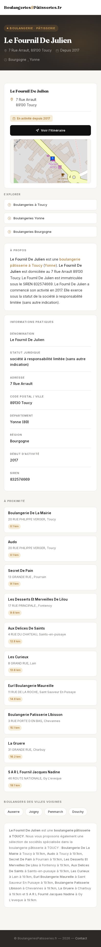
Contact (81, 938)
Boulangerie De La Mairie (29, 513)
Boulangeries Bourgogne (32, 232)
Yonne (50, 265)
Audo (12, 542)
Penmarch (55, 812)
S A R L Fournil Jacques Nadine (34, 772)
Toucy (26, 403)
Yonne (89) (19, 422)
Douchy (78, 812)
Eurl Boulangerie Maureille (31, 686)
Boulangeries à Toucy (30, 205)
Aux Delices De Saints (26, 628)
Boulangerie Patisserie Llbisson (35, 715)
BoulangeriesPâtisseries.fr (33, 7)
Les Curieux (18, 657)
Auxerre (14, 812)
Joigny (34, 812)
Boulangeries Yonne (28, 218)
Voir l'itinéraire (53, 130)
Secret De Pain (20, 571)
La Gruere (16, 743)
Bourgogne (19, 441)
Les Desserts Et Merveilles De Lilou (38, 599)
